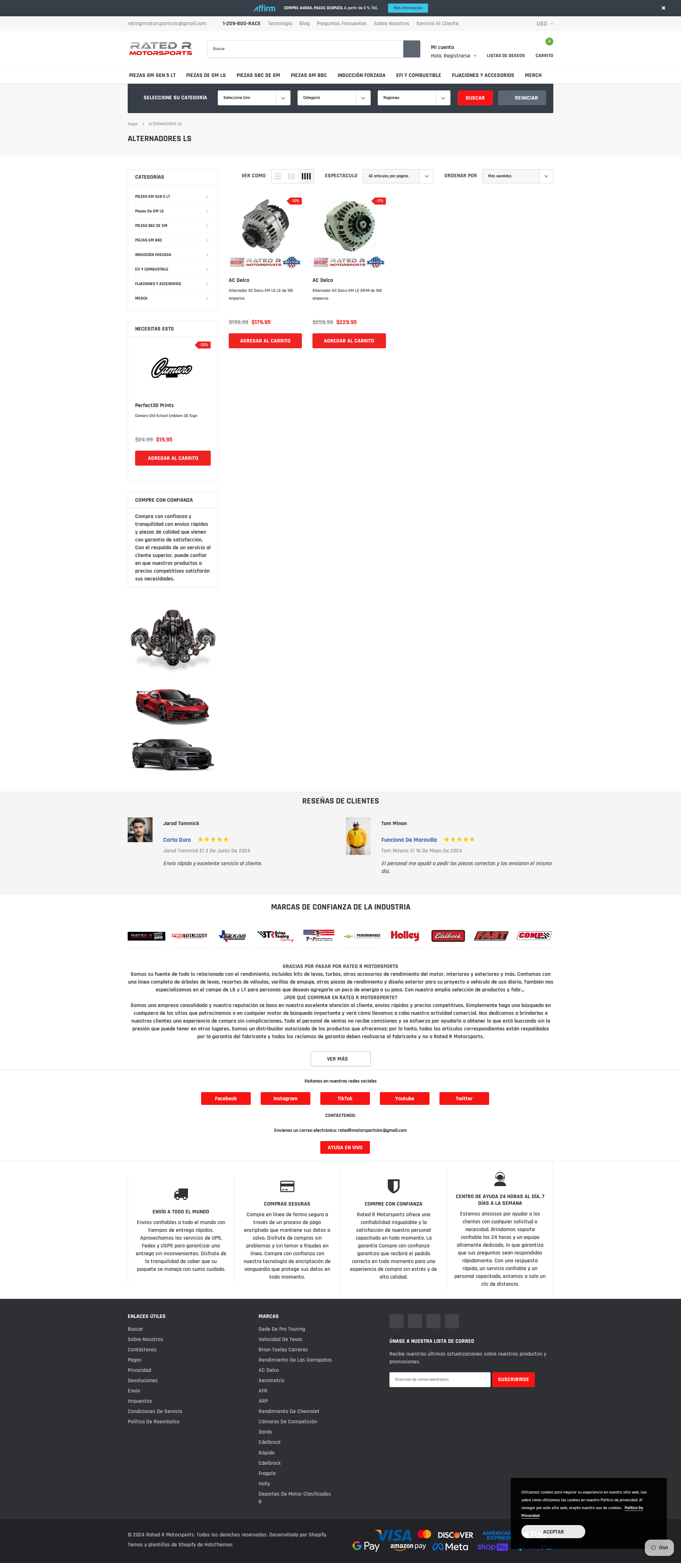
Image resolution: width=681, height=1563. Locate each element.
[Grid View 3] (291, 176)
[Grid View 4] (306, 176)
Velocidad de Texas (281, 1339)
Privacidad (139, 1370)
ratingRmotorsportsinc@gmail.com (167, 24)
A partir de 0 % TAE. (353, 8)
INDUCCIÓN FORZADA (362, 75)
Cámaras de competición (288, 1421)
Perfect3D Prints (154, 405)
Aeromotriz (271, 1380)
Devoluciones (143, 1380)
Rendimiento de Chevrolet (289, 1411)
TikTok (345, 1098)
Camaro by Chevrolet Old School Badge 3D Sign (171, 419)
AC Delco (239, 280)
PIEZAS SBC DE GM (258, 75)
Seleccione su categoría (175, 97)
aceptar (553, 1532)
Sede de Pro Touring (282, 1329)
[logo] (160, 49)
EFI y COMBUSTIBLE (418, 75)
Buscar (475, 98)
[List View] (278, 176)
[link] (173, 368)
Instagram (285, 1098)
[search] (411, 48)
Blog (304, 24)
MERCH (533, 75)
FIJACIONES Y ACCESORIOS (483, 75)
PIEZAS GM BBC (309, 75)
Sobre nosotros (391, 24)
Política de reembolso (153, 1421)
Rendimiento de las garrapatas (295, 1360)
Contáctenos (142, 1349)
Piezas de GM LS (206, 75)
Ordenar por (460, 175)
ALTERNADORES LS (165, 124)
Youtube (404, 1098)
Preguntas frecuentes (342, 24)
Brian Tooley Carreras (283, 1349)
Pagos (135, 1360)
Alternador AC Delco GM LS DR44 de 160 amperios (347, 294)
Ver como (254, 175)
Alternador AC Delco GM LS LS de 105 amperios (261, 294)
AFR (263, 1391)
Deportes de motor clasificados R (295, 1498)
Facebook (226, 1098)
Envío (134, 1391)
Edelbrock (270, 1442)
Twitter (464, 1098)
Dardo (265, 1432)
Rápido (267, 1453)
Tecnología (280, 24)
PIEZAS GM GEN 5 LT (152, 75)
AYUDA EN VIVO (345, 1147)
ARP (263, 1401)
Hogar (133, 124)
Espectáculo (341, 175)
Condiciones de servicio (155, 1411)
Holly (264, 1483)
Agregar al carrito (173, 466)
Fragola (267, 1473)
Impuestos (140, 1401)
